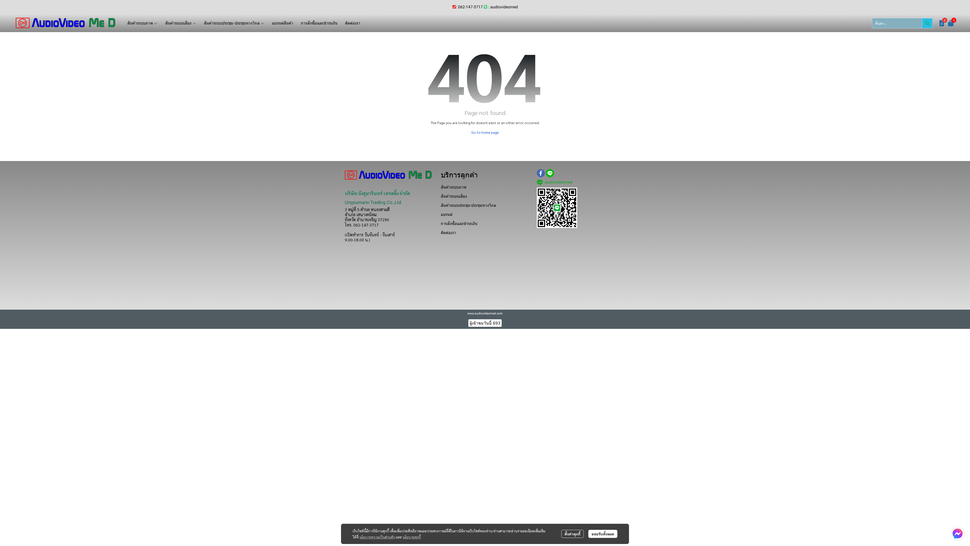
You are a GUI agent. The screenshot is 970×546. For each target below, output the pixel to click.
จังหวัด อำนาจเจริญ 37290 (367, 219)
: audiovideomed (503, 7)
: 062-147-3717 (469, 7)
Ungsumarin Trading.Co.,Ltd (373, 202)
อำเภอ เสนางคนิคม (361, 214)
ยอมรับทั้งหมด (603, 534)
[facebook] (541, 173)
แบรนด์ (446, 214)
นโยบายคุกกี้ (412, 537)
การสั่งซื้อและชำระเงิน (459, 223)
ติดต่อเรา (448, 232)
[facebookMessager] (958, 534)
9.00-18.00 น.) (357, 239)
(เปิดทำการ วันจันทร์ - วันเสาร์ (370, 234)
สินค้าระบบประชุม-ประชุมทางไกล (468, 205)
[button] (902, 23)
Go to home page (485, 132)
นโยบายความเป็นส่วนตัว (377, 537)
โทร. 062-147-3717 (362, 225)
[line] (550, 173)
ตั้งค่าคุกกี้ (572, 534)
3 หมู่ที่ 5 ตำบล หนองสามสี (367, 209)
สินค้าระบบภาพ (453, 187)
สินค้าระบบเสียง (454, 196)
